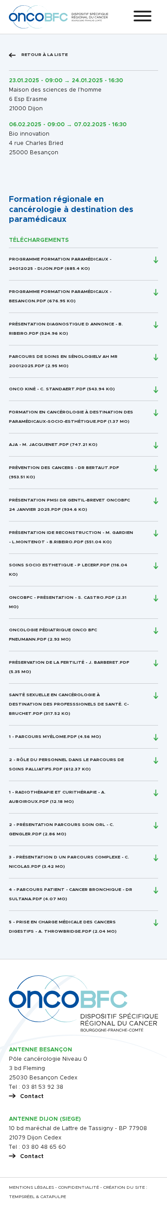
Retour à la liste (44, 54)
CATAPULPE (53, 1197)
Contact (32, 1096)
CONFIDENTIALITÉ (78, 1187)
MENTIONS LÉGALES (31, 1187)
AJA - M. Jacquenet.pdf (39, 444)
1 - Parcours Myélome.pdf (43, 736)
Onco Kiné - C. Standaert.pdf (47, 389)
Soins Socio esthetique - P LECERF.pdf (59, 565)
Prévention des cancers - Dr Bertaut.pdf (64, 467)
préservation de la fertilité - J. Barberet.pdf (69, 662)
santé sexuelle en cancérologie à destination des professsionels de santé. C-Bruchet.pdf (69, 704)
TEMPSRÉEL (22, 1197)
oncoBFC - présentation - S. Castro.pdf (61, 597)
